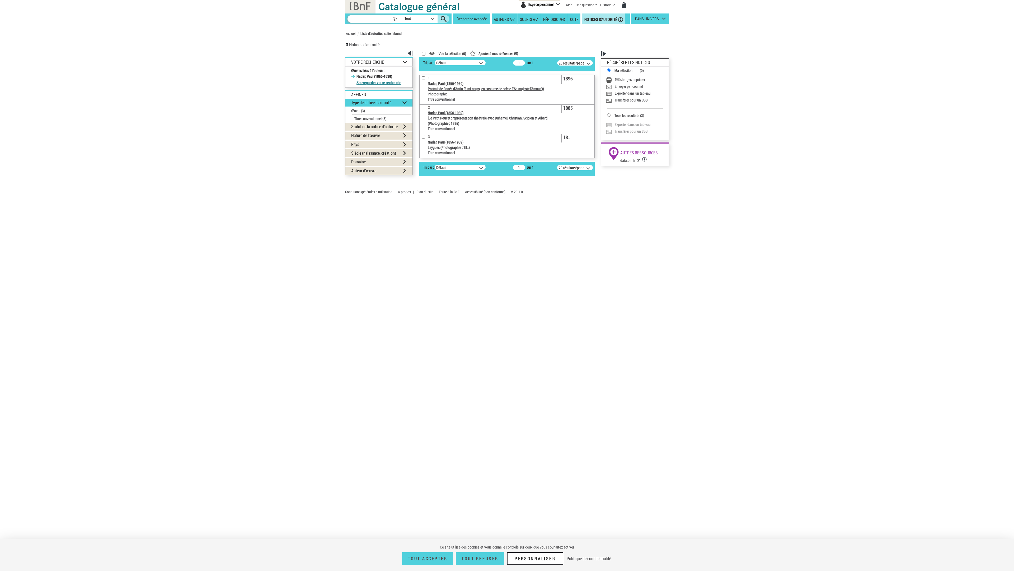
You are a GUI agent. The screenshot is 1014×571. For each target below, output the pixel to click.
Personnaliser (535, 558)
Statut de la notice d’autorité (374, 127)
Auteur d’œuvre (363, 171)
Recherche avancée (472, 18)
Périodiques (554, 19)
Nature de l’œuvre (365, 135)
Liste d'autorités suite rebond (381, 33)
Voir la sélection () (452, 53)
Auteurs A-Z (504, 19)
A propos (404, 191)
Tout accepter (428, 558)
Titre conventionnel (370, 118)
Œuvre (358, 110)
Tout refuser (480, 558)
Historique (608, 4)
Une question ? (587, 4)
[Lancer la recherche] (443, 19)
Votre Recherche (367, 62)
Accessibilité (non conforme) (485, 191)
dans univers (647, 20)
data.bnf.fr (627, 160)
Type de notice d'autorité (371, 102)
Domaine (358, 162)
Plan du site (424, 191)
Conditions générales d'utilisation (368, 191)
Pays (355, 144)
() (498, 53)
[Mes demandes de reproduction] (624, 5)
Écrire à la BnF (449, 191)
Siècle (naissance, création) (373, 153)
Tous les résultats (626, 115)
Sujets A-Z (529, 19)
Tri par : (428, 62)
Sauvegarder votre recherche (378, 82)
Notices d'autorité (600, 19)
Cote (574, 19)
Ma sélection (623, 70)
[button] (394, 19)
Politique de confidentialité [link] (589, 558)
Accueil (351, 33)
